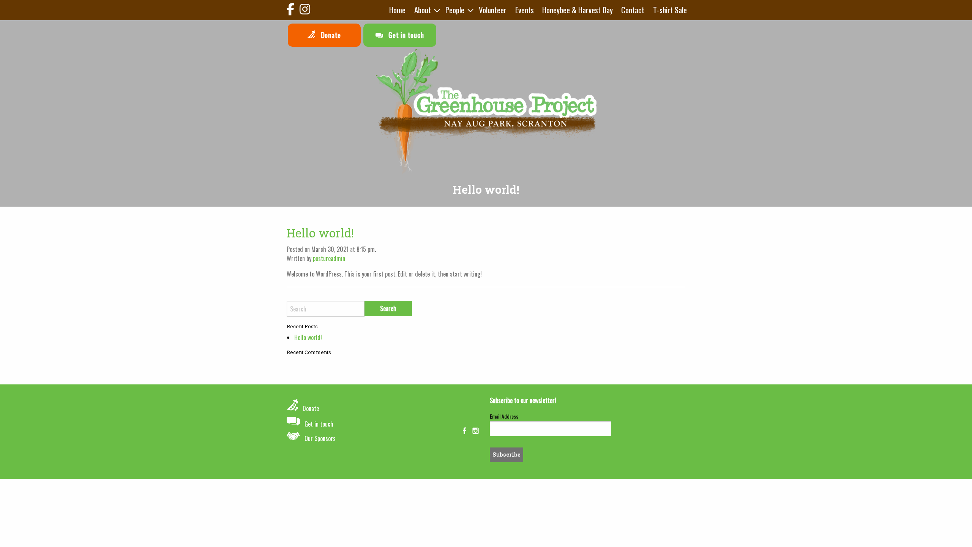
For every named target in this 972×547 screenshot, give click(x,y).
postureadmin (329, 258)
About (422, 10)
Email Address (504, 416)
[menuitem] (397, 10)
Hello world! (320, 232)
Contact (632, 10)
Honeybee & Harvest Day (577, 10)
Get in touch (405, 34)
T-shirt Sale (670, 10)
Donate (330, 34)
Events (524, 10)
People (454, 10)
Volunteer (493, 10)
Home (397, 10)
